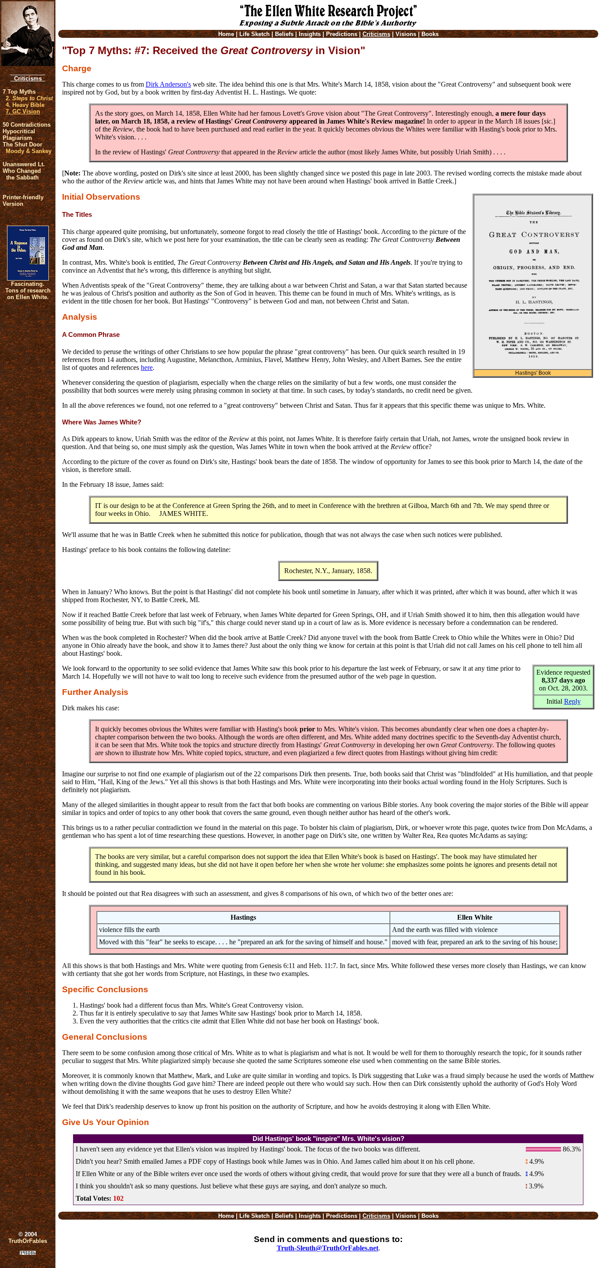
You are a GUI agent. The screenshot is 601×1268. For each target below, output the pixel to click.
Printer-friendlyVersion (23, 200)
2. (29, 98)
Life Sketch (254, 34)
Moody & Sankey (28, 151)
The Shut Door (22, 144)
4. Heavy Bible (25, 105)
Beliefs (284, 34)
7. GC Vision (23, 111)
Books (430, 34)
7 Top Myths (19, 91)
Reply (572, 701)
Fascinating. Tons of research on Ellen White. (28, 290)
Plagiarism (17, 138)
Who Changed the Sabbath (22, 174)
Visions (406, 34)
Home (226, 34)
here (147, 367)
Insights (310, 34)
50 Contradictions (27, 124)
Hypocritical (19, 131)
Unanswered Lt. (24, 164)
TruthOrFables (27, 1241)
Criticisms (28, 78)
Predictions (341, 34)
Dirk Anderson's (168, 84)
